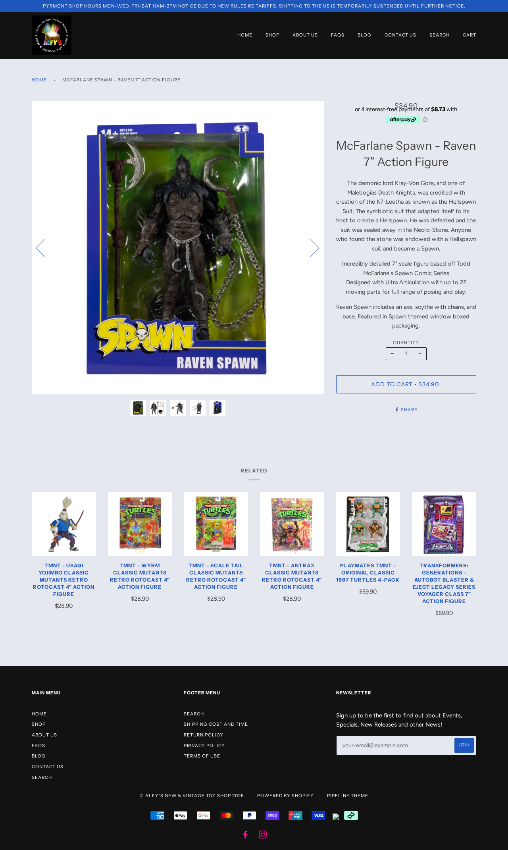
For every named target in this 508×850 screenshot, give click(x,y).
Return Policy (203, 735)
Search (439, 35)
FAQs (337, 35)
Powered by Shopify (285, 795)
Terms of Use (202, 756)
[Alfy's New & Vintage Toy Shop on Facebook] (245, 836)
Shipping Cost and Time (216, 724)
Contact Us (400, 35)
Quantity (406, 342)
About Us (305, 35)
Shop (272, 35)
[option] (178, 247)
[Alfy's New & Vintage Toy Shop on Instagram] (263, 836)
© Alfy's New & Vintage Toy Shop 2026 (192, 795)
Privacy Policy (204, 745)
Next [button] (309, 247)
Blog (364, 35)
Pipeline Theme (347, 795)
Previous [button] (45, 247)
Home (244, 35)
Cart (469, 35)
